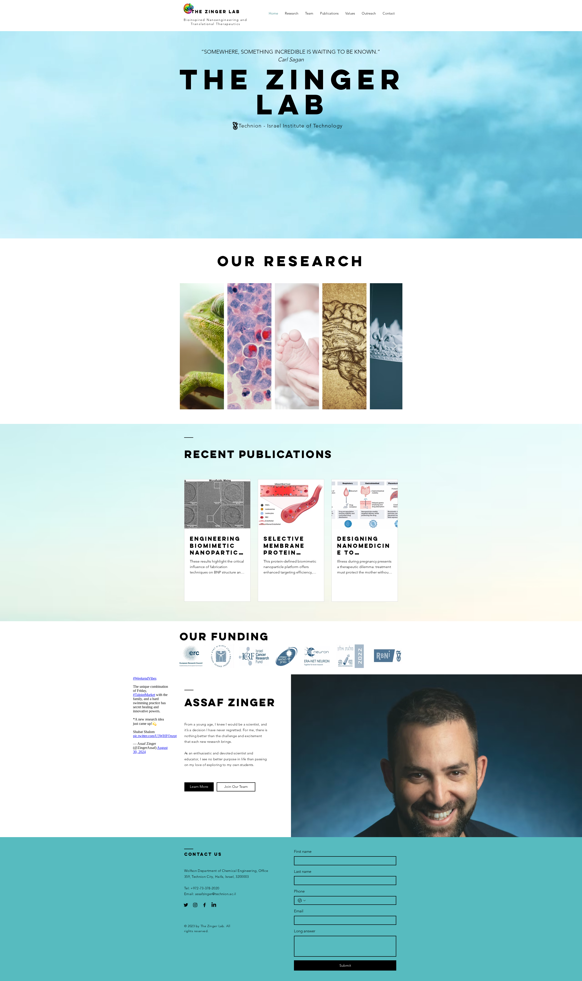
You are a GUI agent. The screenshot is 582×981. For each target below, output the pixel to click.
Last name (302, 871)
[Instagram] (195, 905)
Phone (299, 891)
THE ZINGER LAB (215, 11)
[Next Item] (394, 346)
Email (298, 911)
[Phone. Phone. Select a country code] (301, 900)
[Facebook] (204, 905)
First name (302, 851)
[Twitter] (186, 905)
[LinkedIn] (214, 905)
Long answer (304, 931)
